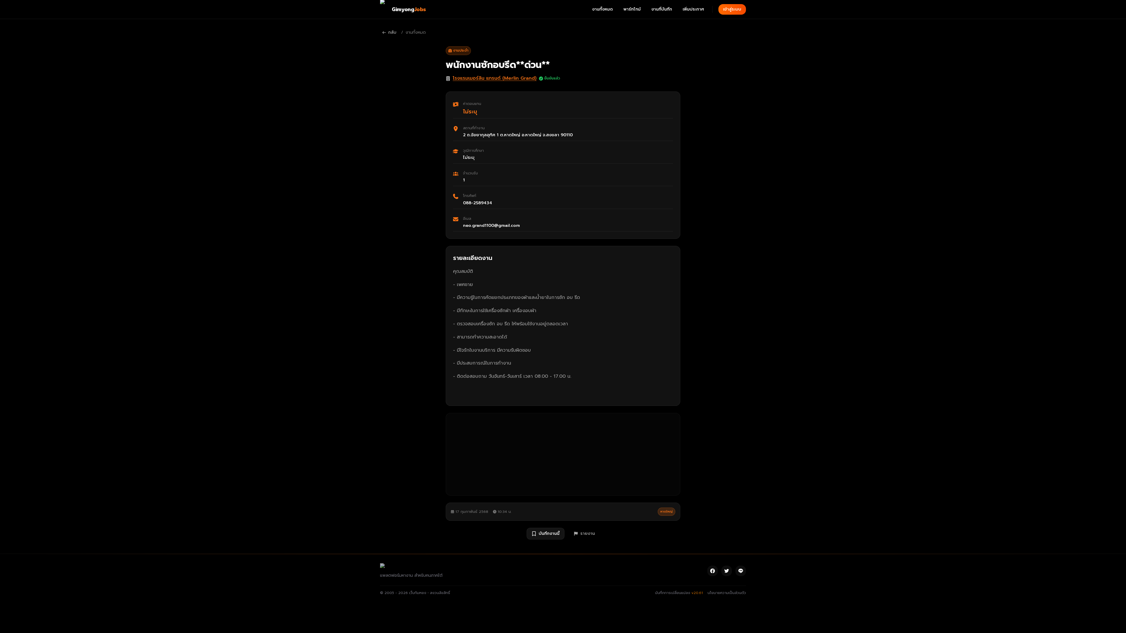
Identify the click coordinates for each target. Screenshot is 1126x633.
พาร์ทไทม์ (632, 9)
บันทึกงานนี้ (549, 533)
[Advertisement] (563, 454)
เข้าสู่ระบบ (732, 9)
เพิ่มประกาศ (693, 9)
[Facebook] (712, 571)
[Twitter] (726, 571)
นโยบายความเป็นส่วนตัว (727, 593)
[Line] (740, 571)
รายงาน (587, 533)
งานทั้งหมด (602, 9)
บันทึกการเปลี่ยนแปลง (679, 593)
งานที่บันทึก (661, 9)
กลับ (392, 32)
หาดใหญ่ (666, 511)
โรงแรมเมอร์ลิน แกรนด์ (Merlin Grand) (495, 78)
